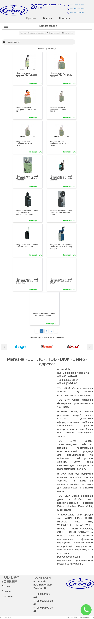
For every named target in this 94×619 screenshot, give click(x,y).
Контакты (64, 18)
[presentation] (4, 347)
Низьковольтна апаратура (37, 33)
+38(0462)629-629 (77, 5)
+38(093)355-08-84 (77, 8)
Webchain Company (86, 617)
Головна (23, 33)
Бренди (47, 18)
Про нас (31, 18)
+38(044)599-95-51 (77, 12)
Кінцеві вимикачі (54, 33)
